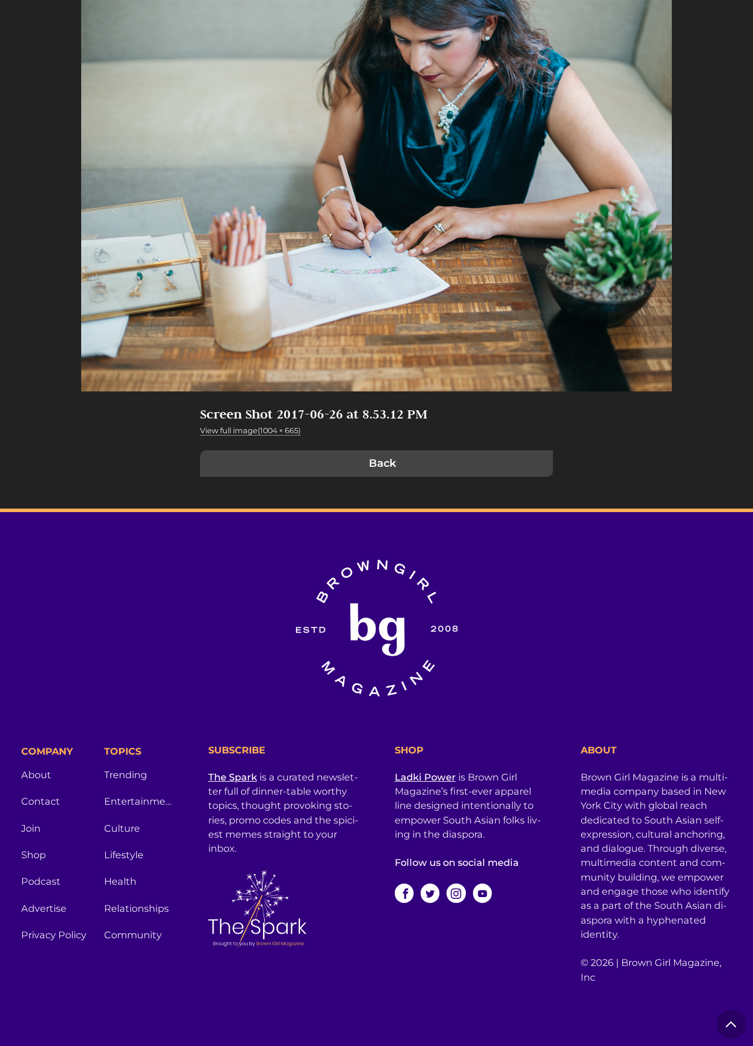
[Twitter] (430, 893)
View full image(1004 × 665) (250, 430)
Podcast (41, 881)
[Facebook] (404, 893)
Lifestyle (124, 855)
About (36, 775)
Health (120, 881)
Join (31, 828)
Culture (122, 828)
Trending (125, 775)
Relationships (136, 908)
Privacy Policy (53, 935)
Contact (40, 801)
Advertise (43, 908)
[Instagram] (456, 893)
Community (133, 935)
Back (382, 463)
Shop (33, 855)
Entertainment (138, 801)
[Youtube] (482, 893)
